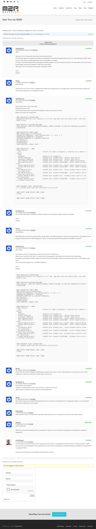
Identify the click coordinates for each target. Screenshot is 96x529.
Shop (75, 8)
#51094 (31, 424)
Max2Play (78, 20)
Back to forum (48, 42)
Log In (32, 495)
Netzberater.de (18, 526)
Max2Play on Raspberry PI (25, 30)
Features (61, 8)
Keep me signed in (11, 485)
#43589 (33, 370)
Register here (7, 499)
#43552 (33, 248)
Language (90, 2)
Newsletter (68, 526)
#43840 (33, 399)
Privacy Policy (82, 526)
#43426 (33, 212)
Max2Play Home (7, 30)
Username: (8, 473)
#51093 (31, 413)
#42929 (35, 50)
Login (84, 2)
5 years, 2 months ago (35, 34)
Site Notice (90, 526)
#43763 (33, 384)
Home (55, 8)
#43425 (33, 100)
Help (85, 8)
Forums (14, 30)
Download (69, 8)
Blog (80, 8)
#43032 (32, 82)
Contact (75, 526)
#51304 (30, 442)
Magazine (90, 8)
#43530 (33, 230)
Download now (59, 514)
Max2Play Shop (60, 526)
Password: (8, 479)
